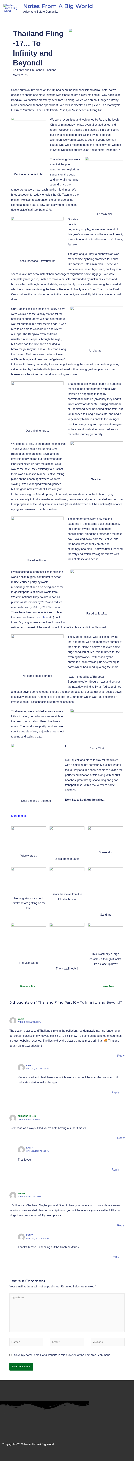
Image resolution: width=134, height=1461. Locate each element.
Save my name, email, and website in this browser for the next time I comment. (62, 1355)
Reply (121, 1055)
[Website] (108, 1342)
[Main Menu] (126, 8)
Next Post (109, 986)
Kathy (29, 1066)
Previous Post (26, 986)
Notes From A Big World (58, 6)
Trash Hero (41, 617)
